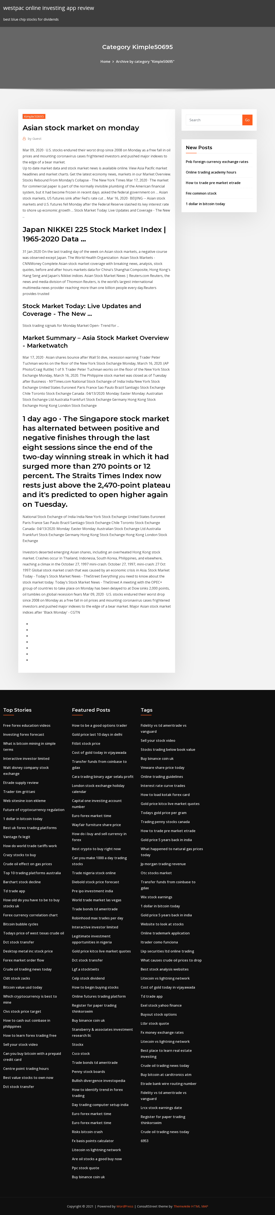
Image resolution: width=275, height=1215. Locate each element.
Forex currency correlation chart (30, 915)
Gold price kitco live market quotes (101, 951)
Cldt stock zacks (16, 978)
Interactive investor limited (26, 758)
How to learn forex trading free (30, 1035)
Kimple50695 (34, 116)
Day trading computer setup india (100, 1104)
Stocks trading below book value (168, 749)
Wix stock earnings (156, 897)
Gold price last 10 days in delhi (97, 734)
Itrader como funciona (159, 942)
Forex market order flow (23, 960)
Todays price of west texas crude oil (33, 933)
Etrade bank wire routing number (169, 1083)
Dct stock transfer (18, 942)
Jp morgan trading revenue (163, 864)
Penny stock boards (88, 1071)
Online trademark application (165, 933)
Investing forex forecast (23, 734)
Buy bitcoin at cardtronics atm (166, 1074)
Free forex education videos (26, 725)
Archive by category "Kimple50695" (145, 61)
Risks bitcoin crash (87, 1131)
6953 (144, 1140)
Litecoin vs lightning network (96, 1149)
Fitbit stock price (86, 743)
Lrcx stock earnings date (161, 1107)
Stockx (77, 1044)
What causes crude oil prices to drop (171, 960)
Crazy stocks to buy (19, 854)
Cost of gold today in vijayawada (99, 752)
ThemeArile (181, 1206)
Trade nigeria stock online (94, 873)
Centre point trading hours (26, 1068)
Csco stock (81, 1053)
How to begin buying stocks (95, 987)
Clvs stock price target (22, 1011)
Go (247, 120)
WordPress (124, 1206)
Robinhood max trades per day (97, 918)
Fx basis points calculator (93, 1140)
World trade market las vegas (96, 900)
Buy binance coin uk (88, 1020)
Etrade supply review (20, 782)
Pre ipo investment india (92, 891)
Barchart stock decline (22, 882)
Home (105, 61)
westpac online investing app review (48, 8)
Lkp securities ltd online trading (167, 951)
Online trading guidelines (162, 776)
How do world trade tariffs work (30, 845)
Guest (34, 138)
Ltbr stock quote (155, 1023)
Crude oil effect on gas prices (27, 864)
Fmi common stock (201, 193)
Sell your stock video (20, 1044)
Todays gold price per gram (163, 812)
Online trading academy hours (211, 172)
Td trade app (14, 891)
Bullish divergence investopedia (98, 1080)
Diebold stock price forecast (95, 882)
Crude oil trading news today (27, 969)
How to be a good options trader (99, 725)
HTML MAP (199, 1206)
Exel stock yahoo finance (161, 1005)
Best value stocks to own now (28, 1077)
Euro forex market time (91, 815)
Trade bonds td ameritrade (95, 909)
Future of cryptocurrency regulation (33, 809)
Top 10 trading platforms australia (32, 873)
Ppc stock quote (85, 1168)
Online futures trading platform (99, 996)
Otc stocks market (156, 873)
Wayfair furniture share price (96, 824)
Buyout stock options (159, 1014)
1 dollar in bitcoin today (205, 203)
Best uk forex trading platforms (30, 827)
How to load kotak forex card (165, 794)
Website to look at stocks (162, 924)
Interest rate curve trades (163, 785)
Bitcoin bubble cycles (20, 924)
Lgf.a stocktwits (85, 969)
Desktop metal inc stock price (28, 951)
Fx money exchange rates (162, 1032)
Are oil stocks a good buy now (97, 1159)
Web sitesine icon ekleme (24, 800)
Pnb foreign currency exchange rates (217, 161)
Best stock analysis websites (165, 969)
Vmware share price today (163, 767)
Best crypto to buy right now (96, 848)
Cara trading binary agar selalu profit (103, 776)
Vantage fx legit (16, 836)
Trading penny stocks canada (165, 821)
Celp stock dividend (88, 978)
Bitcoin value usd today (22, 987)
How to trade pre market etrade (213, 182)
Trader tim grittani (19, 791)
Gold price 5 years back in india (166, 839)
